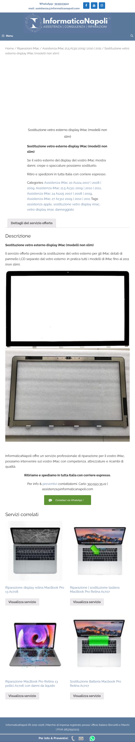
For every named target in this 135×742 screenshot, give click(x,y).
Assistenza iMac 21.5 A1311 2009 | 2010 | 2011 (71, 48)
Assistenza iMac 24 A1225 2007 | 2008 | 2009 (59, 193)
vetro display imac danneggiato (50, 209)
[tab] (32, 223)
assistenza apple (39, 204)
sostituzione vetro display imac (76, 204)
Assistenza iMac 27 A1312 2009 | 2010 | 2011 (58, 199)
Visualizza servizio (22, 602)
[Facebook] (86, 5)
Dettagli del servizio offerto (32, 223)
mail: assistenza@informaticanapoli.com (54, 8)
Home (9, 48)
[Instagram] (102, 5)
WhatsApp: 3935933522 (54, 3)
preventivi (50, 484)
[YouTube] (94, 5)
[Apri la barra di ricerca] (132, 36)
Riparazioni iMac (28, 48)
